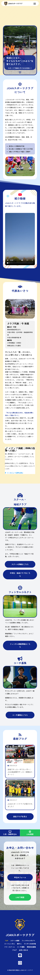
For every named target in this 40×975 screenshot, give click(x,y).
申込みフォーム (20, 877)
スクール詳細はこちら (20, 564)
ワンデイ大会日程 (30, 944)
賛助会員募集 (31, 947)
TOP (6, 941)
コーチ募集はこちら (20, 715)
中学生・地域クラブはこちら (20, 574)
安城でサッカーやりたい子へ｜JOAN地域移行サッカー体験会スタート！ (20, 772)
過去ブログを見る (20, 816)
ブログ (14, 950)
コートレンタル (9, 944)
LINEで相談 (20, 897)
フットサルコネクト (28, 941)
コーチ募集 (21, 947)
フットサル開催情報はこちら (20, 645)
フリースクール (9, 947)
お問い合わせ (23, 950)
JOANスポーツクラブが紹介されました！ (20, 805)
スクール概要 (14, 941)
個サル (19, 944)
